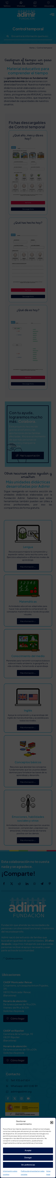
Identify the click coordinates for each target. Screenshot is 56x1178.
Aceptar (28, 1150)
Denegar (28, 1157)
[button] (51, 1122)
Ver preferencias (28, 1165)
